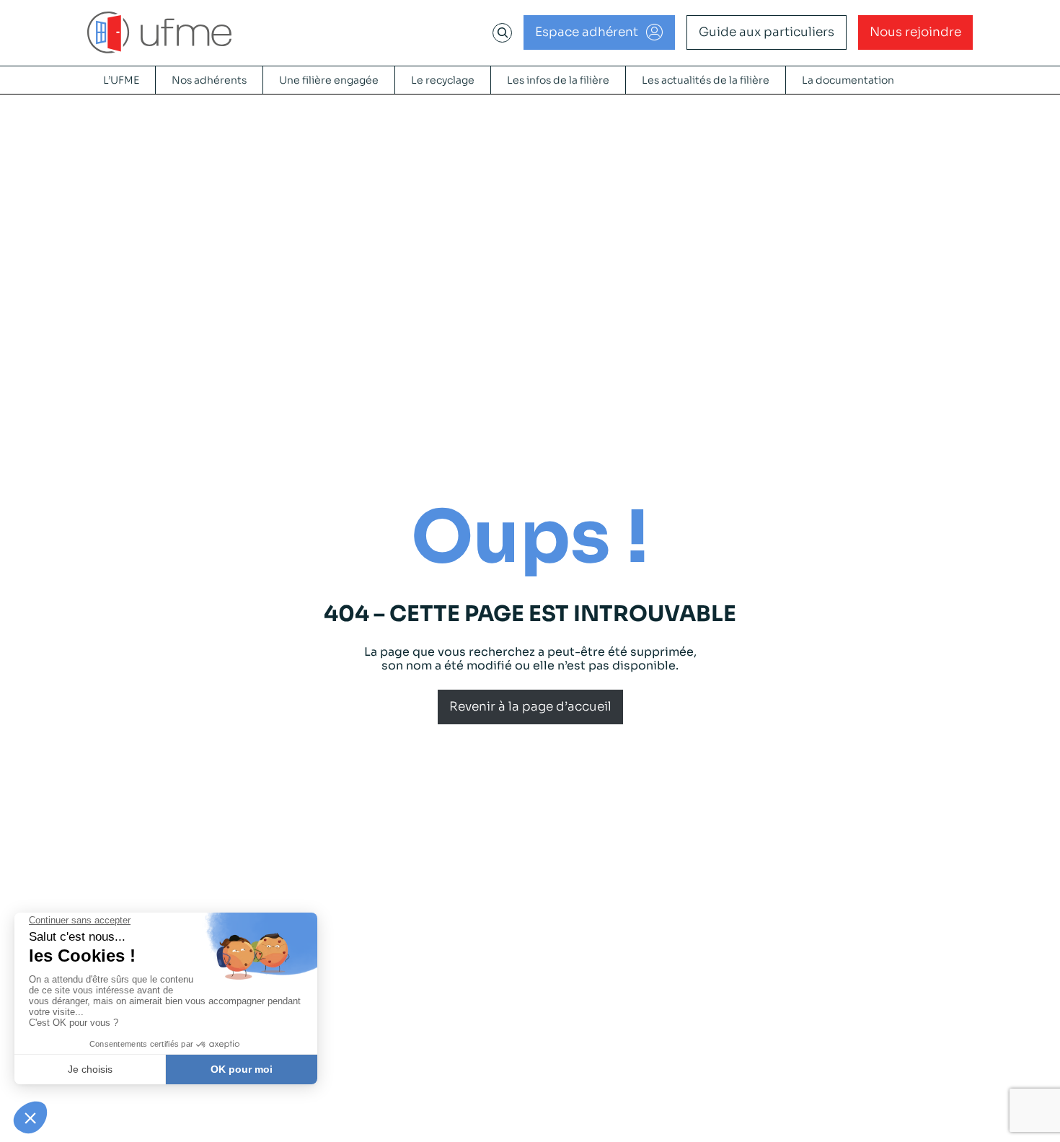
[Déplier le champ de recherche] (502, 32)
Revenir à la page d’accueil (530, 706)
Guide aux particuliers (766, 32)
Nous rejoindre (915, 32)
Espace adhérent (586, 32)
